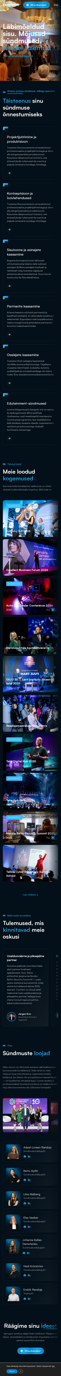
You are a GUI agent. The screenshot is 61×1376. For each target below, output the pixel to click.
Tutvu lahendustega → (18, 56)
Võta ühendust (38, 5)
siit (53, 1366)
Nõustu (12, 1371)
